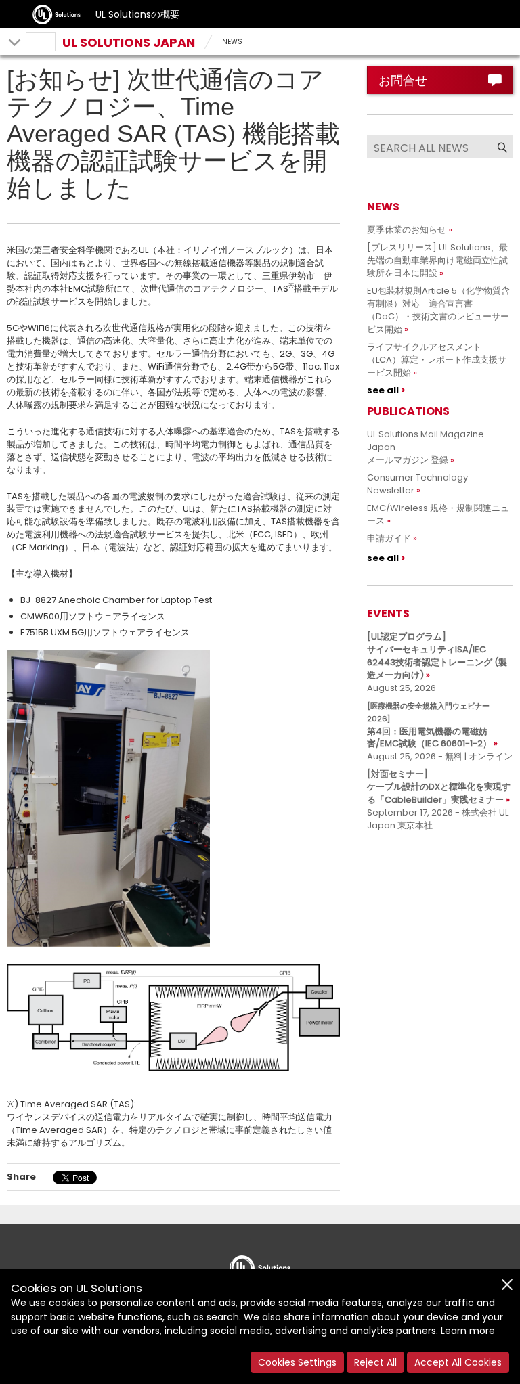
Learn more (468, 1330)
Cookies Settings (297, 1362)
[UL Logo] (260, 1263)
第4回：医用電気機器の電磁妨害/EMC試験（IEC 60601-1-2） (429, 725)
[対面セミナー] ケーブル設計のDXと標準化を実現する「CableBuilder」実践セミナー (439, 786)
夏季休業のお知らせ (406, 229)
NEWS (232, 42)
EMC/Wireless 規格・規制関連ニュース (438, 514)
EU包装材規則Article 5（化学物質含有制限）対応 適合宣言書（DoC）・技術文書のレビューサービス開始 (438, 310)
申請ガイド (389, 538)
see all (383, 390)
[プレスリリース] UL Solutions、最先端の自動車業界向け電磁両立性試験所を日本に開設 (437, 260)
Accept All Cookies (458, 1362)
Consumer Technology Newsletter (417, 484)
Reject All (375, 1362)
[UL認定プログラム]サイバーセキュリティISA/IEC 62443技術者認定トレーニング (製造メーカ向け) (437, 656)
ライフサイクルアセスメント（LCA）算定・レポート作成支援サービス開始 (436, 359)
